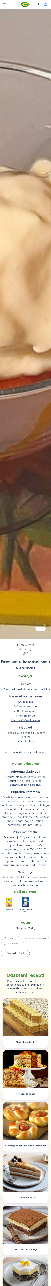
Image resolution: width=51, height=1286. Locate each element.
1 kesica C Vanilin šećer (25, 720)
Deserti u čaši (15, 953)
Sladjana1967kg (25, 928)
